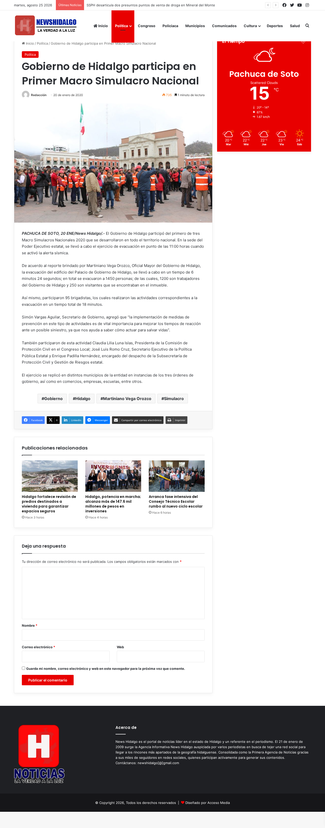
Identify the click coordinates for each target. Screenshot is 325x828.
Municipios (195, 26)
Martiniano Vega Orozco (127, 398)
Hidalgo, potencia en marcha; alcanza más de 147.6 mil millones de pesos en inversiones (113, 504)
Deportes (275, 26)
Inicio (103, 26)
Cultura (250, 26)
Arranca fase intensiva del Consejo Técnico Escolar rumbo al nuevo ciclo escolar (176, 501)
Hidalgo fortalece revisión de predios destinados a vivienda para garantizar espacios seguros (161, 5)
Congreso (146, 26)
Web (120, 647)
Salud (295, 26)
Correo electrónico (38, 647)
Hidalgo (82, 398)
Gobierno (53, 398)
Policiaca (170, 26)
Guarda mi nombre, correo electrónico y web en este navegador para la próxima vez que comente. (105, 669)
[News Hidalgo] (45, 25)
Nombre (29, 625)
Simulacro (174, 398)
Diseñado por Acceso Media (207, 803)
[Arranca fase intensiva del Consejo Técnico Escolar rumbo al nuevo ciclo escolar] (177, 476)
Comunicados (224, 26)
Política (121, 26)
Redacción (38, 95)
